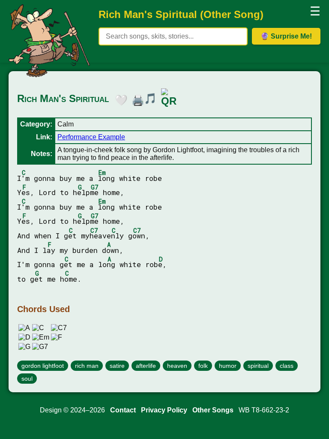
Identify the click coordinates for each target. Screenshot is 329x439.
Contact (123, 410)
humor (227, 365)
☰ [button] (315, 11)
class (286, 365)
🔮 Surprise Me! (286, 36)
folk (203, 365)
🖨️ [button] (136, 98)
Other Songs (212, 410)
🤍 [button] (119, 98)
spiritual (258, 365)
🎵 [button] (150, 98)
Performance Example (91, 137)
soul (27, 378)
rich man (87, 365)
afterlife (146, 365)
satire (117, 365)
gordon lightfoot (42, 365)
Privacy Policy (164, 410)
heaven (177, 365)
